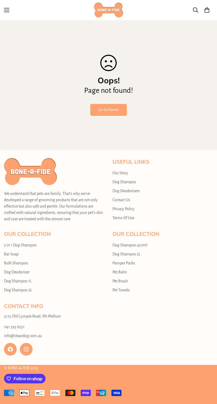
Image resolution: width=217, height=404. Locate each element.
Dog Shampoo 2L (18, 290)
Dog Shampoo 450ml (129, 245)
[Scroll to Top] (207, 375)
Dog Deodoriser (17, 272)
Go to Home (108, 110)
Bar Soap (11, 254)
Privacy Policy (123, 209)
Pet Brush (120, 281)
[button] (207, 10)
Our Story (120, 173)
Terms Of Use (123, 218)
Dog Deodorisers (126, 191)
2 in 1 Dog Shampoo (20, 245)
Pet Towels (121, 290)
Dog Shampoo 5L (126, 254)
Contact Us (121, 200)
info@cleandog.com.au (23, 336)
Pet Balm (119, 272)
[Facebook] (10, 349)
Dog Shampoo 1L (18, 281)
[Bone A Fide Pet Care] (108, 10)
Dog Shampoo (124, 182)
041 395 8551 (14, 327)
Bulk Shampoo (16, 263)
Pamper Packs (123, 263)
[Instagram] (26, 349)
